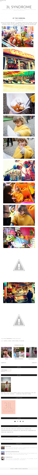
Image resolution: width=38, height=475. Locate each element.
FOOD (7, 428)
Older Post (34, 362)
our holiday (15, 430)
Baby (2, 428)
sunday (9, 340)
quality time (23, 430)
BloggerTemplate (25, 468)
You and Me (21, 340)
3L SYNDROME (19, 7)
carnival (6, 340)
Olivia (12, 428)
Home (1, 1)
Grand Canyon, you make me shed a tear (12, 451)
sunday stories (15, 340)
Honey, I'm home (8, 446)
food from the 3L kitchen (5, 430)
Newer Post (4, 362)
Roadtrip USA (19, 428)
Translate (9, 371)
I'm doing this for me (8, 457)
